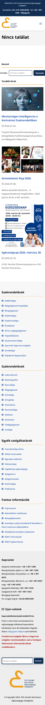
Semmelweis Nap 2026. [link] (17, 178)
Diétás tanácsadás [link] (13, 454)
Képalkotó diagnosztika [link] (15, 355)
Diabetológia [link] (10, 315)
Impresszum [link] (10, 508)
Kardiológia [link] (10, 350)
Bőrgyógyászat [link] (11, 310)
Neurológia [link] (10, 385)
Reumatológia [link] (11, 409)
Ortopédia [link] (9, 400)
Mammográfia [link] (11, 380)
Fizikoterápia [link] (10, 464)
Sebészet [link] (9, 414)
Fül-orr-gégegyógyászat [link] (15, 330)
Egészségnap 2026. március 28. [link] (22, 252)
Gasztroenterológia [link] (13, 340)
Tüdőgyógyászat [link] (12, 424)
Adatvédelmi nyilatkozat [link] (16, 513)
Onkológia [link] (9, 395)
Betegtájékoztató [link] (12, 518)
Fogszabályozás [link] (12, 335)
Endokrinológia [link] (11, 320)
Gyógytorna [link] (10, 474)
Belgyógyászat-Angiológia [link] (16, 305)
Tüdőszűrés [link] (10, 489)
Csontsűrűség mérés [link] (14, 449)
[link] (9, 27)
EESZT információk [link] (13, 537)
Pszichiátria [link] (10, 405)
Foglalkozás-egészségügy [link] (16, 469)
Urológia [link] (8, 429)
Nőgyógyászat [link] (11, 390)
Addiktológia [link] (10, 300)
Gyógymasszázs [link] (12, 479)
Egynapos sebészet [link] (13, 459)
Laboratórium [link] (11, 375)
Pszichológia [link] (10, 484)
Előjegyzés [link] (25, 13)
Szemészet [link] (9, 419)
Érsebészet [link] (9, 325)
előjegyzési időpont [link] (16, 631)
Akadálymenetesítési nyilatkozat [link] (19, 532)
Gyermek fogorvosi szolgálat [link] (18, 345)
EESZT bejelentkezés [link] (14, 542)
